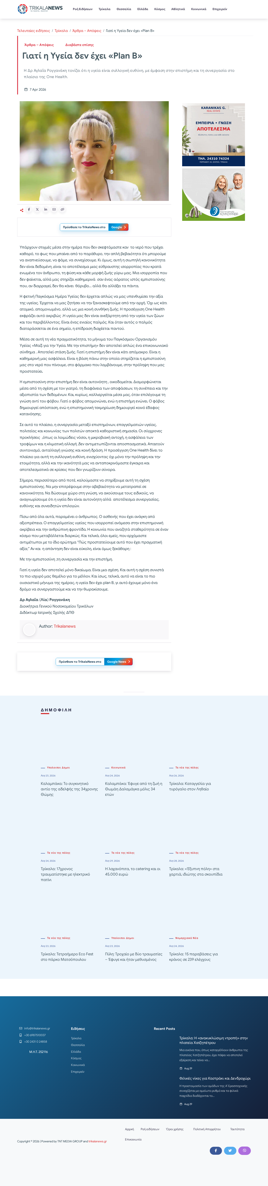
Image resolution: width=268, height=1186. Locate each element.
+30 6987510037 (35, 1035)
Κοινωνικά (198, 9)
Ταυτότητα (237, 1129)
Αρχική (129, 1129)
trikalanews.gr (98, 1141)
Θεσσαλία (124, 9)
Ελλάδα (142, 9)
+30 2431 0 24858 (35, 1041)
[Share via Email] (54, 209)
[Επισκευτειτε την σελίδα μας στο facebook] (216, 1151)
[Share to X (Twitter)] (37, 209)
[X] (230, 1151)
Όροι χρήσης (175, 1129)
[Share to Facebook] (29, 209)
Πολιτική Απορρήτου (207, 1129)
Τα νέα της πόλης (187, 767)
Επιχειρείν (220, 9)
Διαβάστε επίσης (79, 45)
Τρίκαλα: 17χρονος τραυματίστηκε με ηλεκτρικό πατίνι (65, 874)
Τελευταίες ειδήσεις (33, 31)
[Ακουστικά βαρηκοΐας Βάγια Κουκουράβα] (213, 194)
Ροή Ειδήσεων (83, 9)
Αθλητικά (178, 9)
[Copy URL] (62, 209)
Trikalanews (65, 626)
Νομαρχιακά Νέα (186, 938)
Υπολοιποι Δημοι (58, 767)
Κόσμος (159, 9)
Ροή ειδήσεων (150, 1129)
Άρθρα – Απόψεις (86, 31)
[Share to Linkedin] (45, 209)
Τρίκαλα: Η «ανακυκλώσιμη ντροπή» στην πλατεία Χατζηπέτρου (213, 1040)
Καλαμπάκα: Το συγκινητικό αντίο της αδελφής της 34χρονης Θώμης (69, 789)
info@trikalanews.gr (37, 1028)
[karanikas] (213, 134)
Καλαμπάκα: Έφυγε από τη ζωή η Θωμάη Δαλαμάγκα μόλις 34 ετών (133, 789)
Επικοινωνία (133, 1139)
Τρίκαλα (105, 9)
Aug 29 (188, 1068)
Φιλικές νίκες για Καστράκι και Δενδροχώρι (215, 1078)
